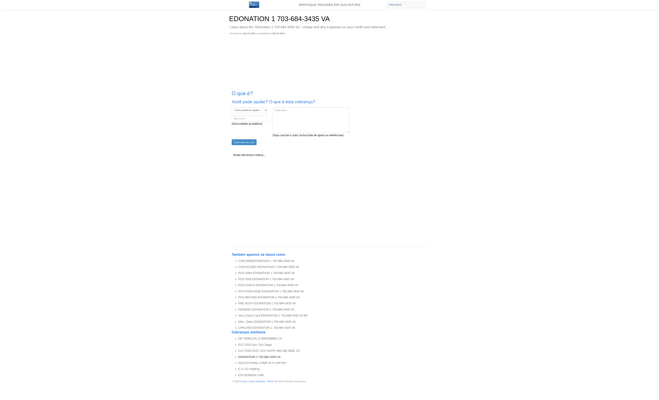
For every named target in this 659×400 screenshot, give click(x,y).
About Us (272, 381)
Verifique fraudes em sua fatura (330, 5)
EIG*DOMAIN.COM (250, 375)
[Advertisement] (330, 61)
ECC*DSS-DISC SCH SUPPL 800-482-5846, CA (269, 350)
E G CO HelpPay (249, 369)
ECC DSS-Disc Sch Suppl (255, 344)
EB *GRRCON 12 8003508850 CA (260, 338)
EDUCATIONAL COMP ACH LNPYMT (262, 363)
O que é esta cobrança (252, 381)
